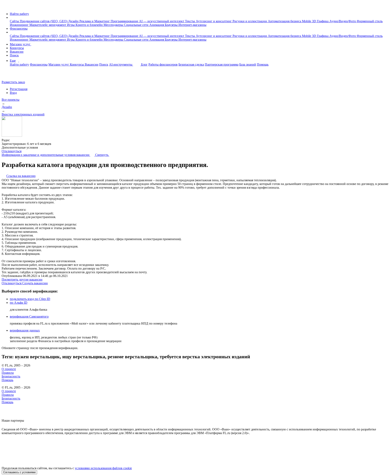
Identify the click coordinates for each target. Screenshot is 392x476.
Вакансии (16, 51)
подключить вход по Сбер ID (30, 299)
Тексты (190, 21)
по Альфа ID (18, 302)
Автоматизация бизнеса (285, 21)
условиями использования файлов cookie (103, 468)
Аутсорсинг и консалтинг (214, 21)
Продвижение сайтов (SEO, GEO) (44, 21)
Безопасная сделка (191, 64)
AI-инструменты (121, 64)
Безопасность (11, 376)
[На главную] (5, 7)
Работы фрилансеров (163, 64)
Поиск (14, 55)
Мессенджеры (114, 25)
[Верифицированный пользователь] (14, 140)
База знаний (247, 64)
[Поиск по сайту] (13, 75)
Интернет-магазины (192, 25)
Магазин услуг (20, 44)
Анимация (157, 25)
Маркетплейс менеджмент (48, 25)
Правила (8, 372)
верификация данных (25, 330)
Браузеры (171, 25)
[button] (11, 17)
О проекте (9, 369)
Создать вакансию (35, 283)
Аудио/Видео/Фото (343, 21)
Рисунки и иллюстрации (250, 21)
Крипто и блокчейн (90, 25)
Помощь (262, 64)
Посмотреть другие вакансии (22, 279)
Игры (71, 25)
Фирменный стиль (370, 21)
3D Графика (320, 21)
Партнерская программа (221, 64)
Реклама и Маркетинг (95, 21)
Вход (13, 92)
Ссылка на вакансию (21, 176)
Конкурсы (17, 48)
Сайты (15, 21)
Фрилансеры (19, 28)
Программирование (125, 21)
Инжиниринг (19, 25)
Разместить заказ (13, 82)
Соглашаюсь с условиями (19, 472)
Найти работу (19, 14)
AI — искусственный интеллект (162, 21)
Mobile (307, 21)
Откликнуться (11, 151)
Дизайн (73, 21)
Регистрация (18, 89)
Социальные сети (136, 25)
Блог (144, 64)
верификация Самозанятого (29, 316)
